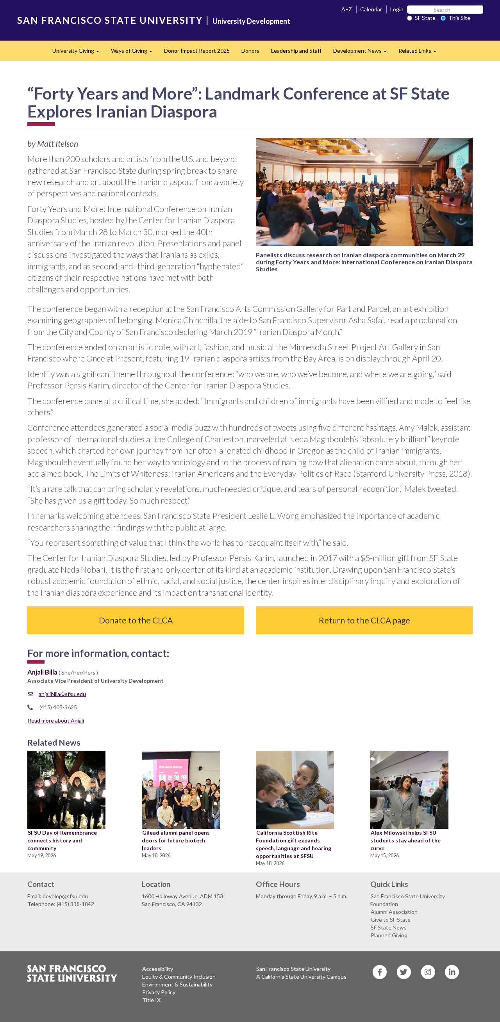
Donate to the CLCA (136, 620)
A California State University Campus (301, 976)
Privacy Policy (158, 992)
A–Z (346, 9)
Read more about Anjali (56, 720)
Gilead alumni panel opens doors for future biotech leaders (176, 840)
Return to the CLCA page (364, 620)
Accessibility (157, 968)
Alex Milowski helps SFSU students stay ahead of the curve (405, 840)
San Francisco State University (293, 968)
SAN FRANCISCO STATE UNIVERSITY (110, 20)
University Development (251, 21)
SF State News (389, 927)
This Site (459, 17)
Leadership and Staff (296, 50)
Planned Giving (389, 935)
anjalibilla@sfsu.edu (62, 694)
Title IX (151, 1000)
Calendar (371, 9)
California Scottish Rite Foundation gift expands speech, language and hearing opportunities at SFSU (293, 844)
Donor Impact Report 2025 (197, 50)
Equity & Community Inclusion (179, 976)
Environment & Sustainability (177, 984)
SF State (425, 17)
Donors (250, 50)
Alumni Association (394, 911)
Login (397, 9)
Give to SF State (391, 919)
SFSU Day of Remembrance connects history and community (62, 840)
